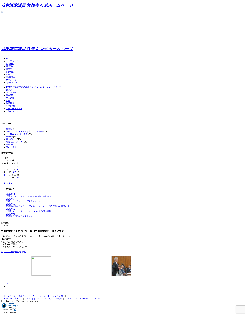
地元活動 (10, 66)
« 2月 (3, 183)
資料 (51, 298)
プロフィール (12, 61)
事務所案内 (11, 77)
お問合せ (97, 298)
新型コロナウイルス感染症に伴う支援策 (24, 131)
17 (2, 175)
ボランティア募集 (14, 109)
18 (5, 175)
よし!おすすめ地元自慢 (35, 298)
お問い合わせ (12, 82)
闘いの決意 (11, 147)
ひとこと (10, 58)
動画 (8, 74)
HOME (33, 87)
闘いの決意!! (58, 296)
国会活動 (10, 64)
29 (15, 178)
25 (5, 178)
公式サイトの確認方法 (9, 312)
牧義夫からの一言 (14, 142)
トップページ (12, 56)
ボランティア (12, 80)
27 (10, 178)
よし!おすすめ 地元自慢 (17, 134)
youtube (9, 137)
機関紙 (9, 69)
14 (13, 172)
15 (15, 172)
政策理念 (10, 72)
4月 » (9, 183)
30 (18, 178)
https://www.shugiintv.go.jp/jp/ (13, 252)
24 (2, 178)
